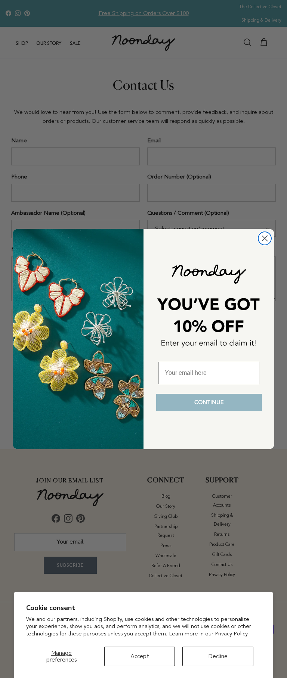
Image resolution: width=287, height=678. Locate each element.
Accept (139, 656)
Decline (218, 656)
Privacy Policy (231, 633)
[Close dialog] (264, 238)
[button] (209, 403)
